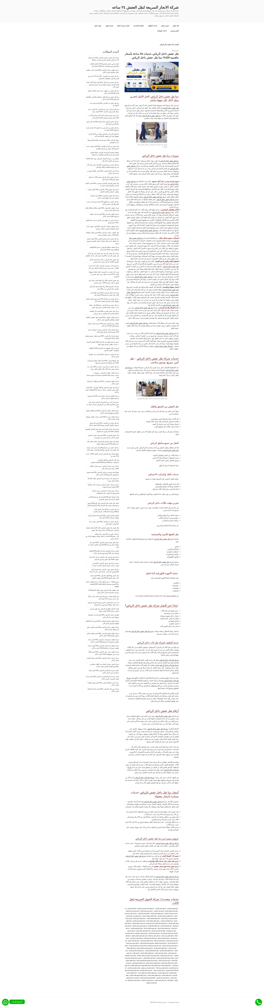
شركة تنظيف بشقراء (166, 965)
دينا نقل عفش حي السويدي (162, 977)
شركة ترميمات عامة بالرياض (132, 910)
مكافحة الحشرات (138, 26)
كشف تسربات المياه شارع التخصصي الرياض (147, 960)
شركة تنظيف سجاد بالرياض (161, 923)
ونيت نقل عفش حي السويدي (154, 945)
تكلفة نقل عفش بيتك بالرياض (158, 930)
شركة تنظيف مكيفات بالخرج (153, 920)
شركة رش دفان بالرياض (136, 958)
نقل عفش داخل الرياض (162, 539)
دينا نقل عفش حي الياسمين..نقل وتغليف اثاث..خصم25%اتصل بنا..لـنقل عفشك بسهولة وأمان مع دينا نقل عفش (102, 536)
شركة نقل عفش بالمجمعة (146, 970)
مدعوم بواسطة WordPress (158, 1002)
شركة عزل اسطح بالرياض (149, 958)
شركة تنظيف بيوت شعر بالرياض (133, 915)
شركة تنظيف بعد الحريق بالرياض (136, 950)
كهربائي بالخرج (135, 953)
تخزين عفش (165, 26)
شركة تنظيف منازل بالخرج (139, 920)
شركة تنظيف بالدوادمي (172, 908)
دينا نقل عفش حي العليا (159, 940)
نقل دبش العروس (150, 923)
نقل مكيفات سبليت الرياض (163, 928)
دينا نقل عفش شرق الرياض (146, 940)
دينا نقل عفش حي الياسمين (141, 933)
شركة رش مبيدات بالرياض (164, 960)
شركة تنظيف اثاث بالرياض (167, 920)
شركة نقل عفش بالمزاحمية (150, 938)
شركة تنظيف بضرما (143, 972)
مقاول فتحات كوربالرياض (144, 913)
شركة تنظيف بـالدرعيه (163, 972)
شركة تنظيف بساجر (156, 965)
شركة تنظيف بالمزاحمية (133, 970)
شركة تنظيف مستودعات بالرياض (165, 915)
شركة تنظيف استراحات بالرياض (149, 915)
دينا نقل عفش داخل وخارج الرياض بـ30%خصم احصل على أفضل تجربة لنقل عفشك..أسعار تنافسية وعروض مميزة (103, 241)
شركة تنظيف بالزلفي (167, 975)
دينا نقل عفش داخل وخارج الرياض (170, 945)
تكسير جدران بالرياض (159, 910)
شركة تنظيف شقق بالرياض (138, 962)
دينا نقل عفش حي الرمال (164, 938)
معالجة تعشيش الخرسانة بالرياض (147, 977)
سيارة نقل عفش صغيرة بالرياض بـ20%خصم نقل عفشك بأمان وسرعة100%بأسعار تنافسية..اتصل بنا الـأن (103, 545)
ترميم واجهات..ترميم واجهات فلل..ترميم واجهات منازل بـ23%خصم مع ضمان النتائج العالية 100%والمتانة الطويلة (102, 584)
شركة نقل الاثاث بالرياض (133, 940)
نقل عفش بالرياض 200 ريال (150, 928)
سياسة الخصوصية (174, 1002)
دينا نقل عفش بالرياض (161, 908)
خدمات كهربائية (162, 31)
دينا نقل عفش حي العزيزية (136, 938)
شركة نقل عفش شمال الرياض (143, 930)
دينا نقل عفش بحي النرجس (134, 967)
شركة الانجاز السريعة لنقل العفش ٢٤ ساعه (145, 7)
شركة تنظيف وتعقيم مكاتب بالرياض (138, 975)
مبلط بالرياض (170, 980)
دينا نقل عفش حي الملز (160, 970)
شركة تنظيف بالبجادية (136, 965)
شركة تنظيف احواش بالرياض (160, 948)
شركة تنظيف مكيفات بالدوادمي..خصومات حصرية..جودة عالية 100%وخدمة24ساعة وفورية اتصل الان (102, 375)
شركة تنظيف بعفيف (146, 965)
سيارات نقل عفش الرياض (161, 953)
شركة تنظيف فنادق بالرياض (157, 913)
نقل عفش (176, 26)
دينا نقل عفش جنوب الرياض (132, 943)
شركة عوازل (109, 26)
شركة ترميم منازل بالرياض (146, 910)
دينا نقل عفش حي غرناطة (162, 967)
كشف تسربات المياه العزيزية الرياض (165, 958)
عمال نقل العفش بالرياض (137, 928)
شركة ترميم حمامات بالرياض (171, 913)
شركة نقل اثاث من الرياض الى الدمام (138, 945)
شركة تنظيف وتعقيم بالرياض (153, 918)
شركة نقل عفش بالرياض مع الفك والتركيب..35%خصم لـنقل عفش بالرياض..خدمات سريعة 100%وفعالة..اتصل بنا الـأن (102, 390)
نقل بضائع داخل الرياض (166, 925)
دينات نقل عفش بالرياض (161, 980)
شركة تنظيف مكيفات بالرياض (147, 953)
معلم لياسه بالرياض (131, 908)
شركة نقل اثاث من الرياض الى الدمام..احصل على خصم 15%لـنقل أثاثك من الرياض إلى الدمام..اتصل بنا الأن (103, 404)
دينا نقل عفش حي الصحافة (134, 980)
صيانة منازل (97, 26)
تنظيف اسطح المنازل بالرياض (152, 950)
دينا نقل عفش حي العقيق (161, 943)
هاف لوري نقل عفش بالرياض (147, 943)
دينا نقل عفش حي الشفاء (154, 935)
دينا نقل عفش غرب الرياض (167, 935)
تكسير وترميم (175, 31)
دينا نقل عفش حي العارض (147, 980)
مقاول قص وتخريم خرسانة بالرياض (169, 918)
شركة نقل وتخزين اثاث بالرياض (139, 925)
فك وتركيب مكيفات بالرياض (138, 923)
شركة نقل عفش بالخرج (154, 933)
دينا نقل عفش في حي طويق (148, 967)
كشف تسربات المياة (123, 26)
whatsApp (5, 1002)
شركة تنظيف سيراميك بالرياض (153, 962)
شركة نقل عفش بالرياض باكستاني (139, 935)
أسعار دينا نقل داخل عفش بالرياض (159, 792)
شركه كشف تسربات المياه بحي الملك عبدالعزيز (148, 955)
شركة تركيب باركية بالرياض (166, 955)
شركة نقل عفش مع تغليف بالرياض (144, 948)
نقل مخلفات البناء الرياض (154, 925)
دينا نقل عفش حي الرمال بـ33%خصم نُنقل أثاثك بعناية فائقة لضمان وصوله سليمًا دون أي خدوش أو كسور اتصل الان (102, 84)
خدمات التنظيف (152, 26)
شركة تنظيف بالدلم (152, 972)
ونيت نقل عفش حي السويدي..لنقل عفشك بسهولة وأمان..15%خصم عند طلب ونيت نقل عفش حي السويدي (104, 274)
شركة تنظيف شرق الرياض (167, 962)
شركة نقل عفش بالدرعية (167, 933)
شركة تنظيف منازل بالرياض (139, 918)
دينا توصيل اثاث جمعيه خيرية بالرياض (145, 908)
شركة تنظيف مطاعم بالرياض (166, 950)
